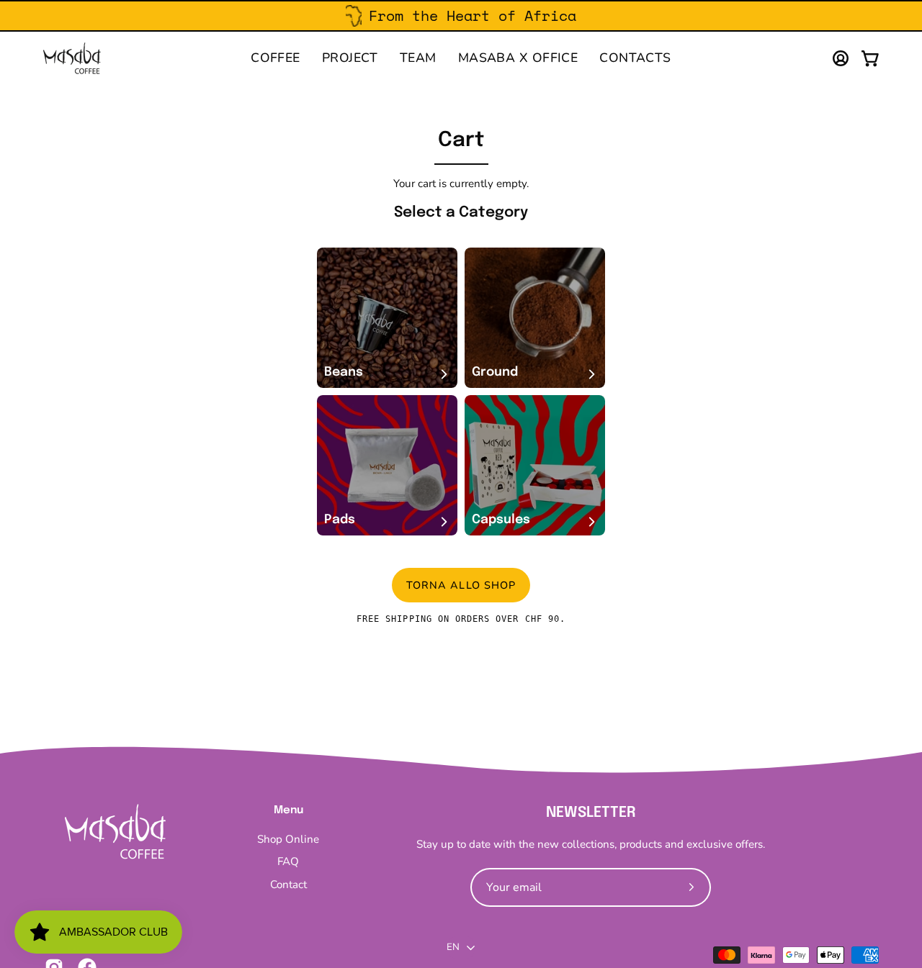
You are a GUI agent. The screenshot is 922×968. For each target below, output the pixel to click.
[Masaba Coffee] (72, 58)
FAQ (288, 862)
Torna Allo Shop (461, 584)
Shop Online (288, 839)
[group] (461, 15)
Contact (288, 884)
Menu (288, 810)
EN (453, 947)
